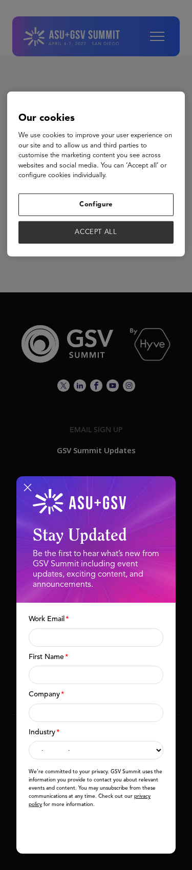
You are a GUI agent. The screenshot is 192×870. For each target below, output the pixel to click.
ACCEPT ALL (96, 232)
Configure (96, 204)
